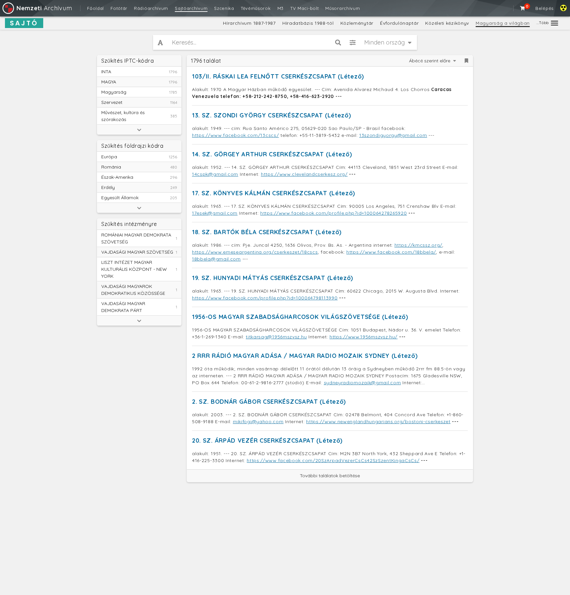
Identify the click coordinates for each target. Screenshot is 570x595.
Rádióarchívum (151, 8)
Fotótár (119, 8)
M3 (280, 8)
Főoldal (95, 8)
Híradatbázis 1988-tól (308, 23)
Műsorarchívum (342, 8)
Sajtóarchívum (191, 8)
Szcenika (224, 8)
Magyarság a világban (503, 23)
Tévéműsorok (256, 8)
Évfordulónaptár (399, 23)
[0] (522, 8)
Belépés (544, 8)
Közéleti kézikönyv (447, 23)
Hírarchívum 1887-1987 (249, 23)
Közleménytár (356, 23)
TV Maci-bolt (304, 8)
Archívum (44, 8)
